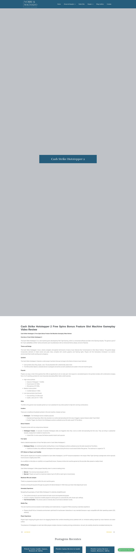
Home (59, 4)
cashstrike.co (30, 343)
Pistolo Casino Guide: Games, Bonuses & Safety (36, 550)
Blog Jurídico (100, 4)
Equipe (90, 4)
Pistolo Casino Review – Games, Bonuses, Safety (100, 550)
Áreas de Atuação (69, 4)
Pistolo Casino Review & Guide (68, 549)
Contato (109, 4)
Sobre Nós (82, 4)
